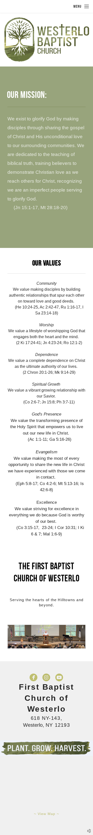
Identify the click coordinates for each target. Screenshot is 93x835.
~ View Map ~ (46, 814)
